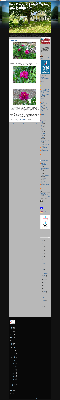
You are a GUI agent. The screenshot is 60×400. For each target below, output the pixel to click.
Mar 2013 (14, 384)
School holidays (43, 154)
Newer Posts (13, 123)
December (44, 260)
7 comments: (24, 119)
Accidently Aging (44, 147)
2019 (43, 250)
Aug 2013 (14, 353)
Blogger (36, 398)
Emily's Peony (13, 40)
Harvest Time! (43, 95)
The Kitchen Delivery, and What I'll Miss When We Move (45, 91)
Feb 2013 (14, 385)
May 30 (44, 275)
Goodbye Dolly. (43, 178)
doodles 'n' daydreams (43, 181)
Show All (49, 196)
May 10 (44, 291)
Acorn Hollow (43, 106)
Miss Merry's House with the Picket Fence (45, 151)
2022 (43, 246)
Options (42, 137)
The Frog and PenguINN (43, 82)
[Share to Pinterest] (30, 119)
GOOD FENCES (44, 172)
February (44, 298)
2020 (43, 249)
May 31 (44, 272)
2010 (43, 305)
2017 (43, 253)
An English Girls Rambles (44, 102)
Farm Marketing (43, 151)
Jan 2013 (13, 387)
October (44, 263)
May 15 (44, 285)
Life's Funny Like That (45, 136)
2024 (43, 243)
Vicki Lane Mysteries (45, 94)
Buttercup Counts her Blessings (45, 185)
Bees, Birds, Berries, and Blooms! (45, 193)
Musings (42, 114)
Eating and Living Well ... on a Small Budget (45, 89)
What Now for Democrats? (45, 207)
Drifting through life (44, 167)
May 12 (44, 289)
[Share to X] (29, 119)
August (44, 266)
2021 (43, 247)
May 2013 (14, 357)
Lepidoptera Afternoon (45, 175)
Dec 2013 (14, 347)
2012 (43, 302)
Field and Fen (43, 139)
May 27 (44, 278)
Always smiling (44, 177)
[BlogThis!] (28, 119)
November (44, 262)
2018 (43, 252)
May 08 (44, 294)
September (44, 265)
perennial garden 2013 (19, 120)
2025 (12, 328)
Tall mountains (43, 125)
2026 (43, 240)
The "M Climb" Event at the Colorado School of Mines (45, 189)
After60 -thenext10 (44, 154)
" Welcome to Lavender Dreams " (44, 120)
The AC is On (43, 85)
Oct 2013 (13, 350)
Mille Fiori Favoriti (44, 188)
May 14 (44, 286)
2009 (43, 306)
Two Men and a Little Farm (44, 110)
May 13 (44, 288)
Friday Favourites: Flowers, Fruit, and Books (44, 129)
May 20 (14, 370)
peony (14, 120)
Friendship (43, 148)
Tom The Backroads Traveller (44, 77)
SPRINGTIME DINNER (45, 145)
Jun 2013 (13, 356)
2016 (43, 255)
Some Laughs (45, 200)
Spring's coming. (44, 182)
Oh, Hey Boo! (43, 185)
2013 (43, 259)
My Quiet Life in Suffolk (44, 98)
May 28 (44, 276)
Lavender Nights (44, 107)
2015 (43, 256)
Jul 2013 (13, 354)
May (43, 270)
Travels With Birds (44, 160)
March (44, 297)
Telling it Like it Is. (46, 211)
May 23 (44, 282)
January (44, 300)
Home (24, 123)
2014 (12, 344)
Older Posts (36, 123)
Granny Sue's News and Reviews (44, 163)
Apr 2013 (13, 382)
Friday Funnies (43, 82)
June (43, 269)
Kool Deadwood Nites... (45, 194)
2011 (42, 303)
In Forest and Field (44, 174)
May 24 (44, 281)
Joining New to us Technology (43, 204)
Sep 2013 (14, 351)
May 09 (44, 292)
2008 (12, 394)
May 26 (44, 279)
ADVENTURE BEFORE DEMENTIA (45, 144)
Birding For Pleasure (45, 171)
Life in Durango (44, 132)
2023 (43, 244)
